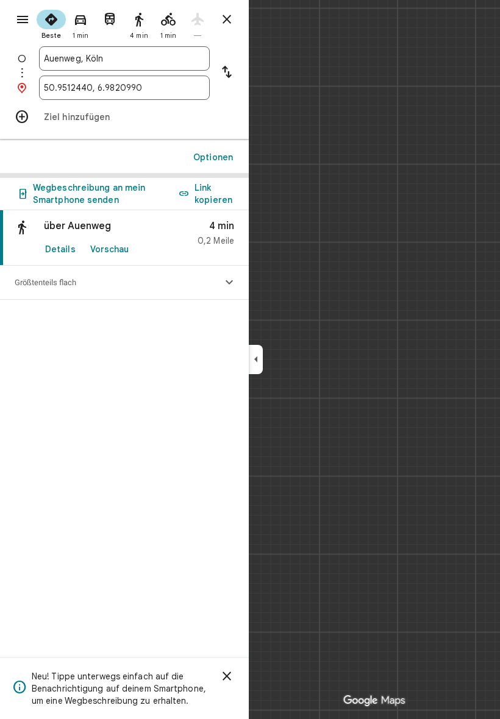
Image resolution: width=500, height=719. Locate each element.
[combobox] (124, 58)
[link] (124, 238)
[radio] (51, 23)
